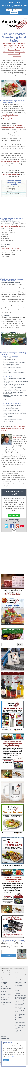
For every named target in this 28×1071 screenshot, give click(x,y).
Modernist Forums (19, 985)
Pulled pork (5, 248)
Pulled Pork (4, 428)
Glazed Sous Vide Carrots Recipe (10, 408)
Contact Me (17, 993)
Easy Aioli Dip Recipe (7, 369)
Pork (24, 426)
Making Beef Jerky (5, 997)
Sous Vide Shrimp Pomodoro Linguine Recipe (13, 419)
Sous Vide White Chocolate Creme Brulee (12, 367)
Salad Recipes (18, 46)
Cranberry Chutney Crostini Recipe (10, 370)
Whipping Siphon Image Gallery (20, 1030)
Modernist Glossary (5, 996)
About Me (17, 990)
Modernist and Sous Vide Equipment (7, 990)
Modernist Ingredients (6, 988)
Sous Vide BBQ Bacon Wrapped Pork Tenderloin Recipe (15, 389)
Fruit (14, 426)
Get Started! (14, 515)
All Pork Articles (7, 401)
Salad (9, 428)
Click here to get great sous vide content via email (14, 53)
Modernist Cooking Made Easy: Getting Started (20, 998)
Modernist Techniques (6, 986)
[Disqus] (14, 553)
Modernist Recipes (5, 985)
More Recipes (6, 44)
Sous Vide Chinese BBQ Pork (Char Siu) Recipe (13, 384)
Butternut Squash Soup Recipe (10, 365)
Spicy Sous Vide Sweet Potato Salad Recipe (12, 405)
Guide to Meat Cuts (5, 999)
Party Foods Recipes (18, 44)
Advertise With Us (19, 992)
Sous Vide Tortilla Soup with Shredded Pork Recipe (14, 390)
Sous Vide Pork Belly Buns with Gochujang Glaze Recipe (14, 379)
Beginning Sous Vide (19, 1013)
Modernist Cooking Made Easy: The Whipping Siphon (20, 1010)
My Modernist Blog (19, 983)
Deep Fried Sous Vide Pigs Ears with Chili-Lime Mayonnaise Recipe (13, 393)
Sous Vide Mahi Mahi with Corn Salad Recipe (13, 418)
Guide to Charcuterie (6, 1002)
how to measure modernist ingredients (10, 226)
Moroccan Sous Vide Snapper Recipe (11, 410)
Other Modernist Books (20, 1033)
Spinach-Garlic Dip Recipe (8, 361)
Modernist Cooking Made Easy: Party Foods (20, 1003)
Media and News (19, 988)
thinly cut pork (15, 248)
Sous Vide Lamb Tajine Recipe (9, 407)
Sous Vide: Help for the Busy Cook (20, 1015)
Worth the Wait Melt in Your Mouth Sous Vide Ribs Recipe (14, 398)
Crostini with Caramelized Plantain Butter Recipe (14, 362)
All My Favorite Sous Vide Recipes (11, 423)
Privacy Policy (10, 1056)
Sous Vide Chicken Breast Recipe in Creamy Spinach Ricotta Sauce (14, 414)
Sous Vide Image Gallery (20, 1025)
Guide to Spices (4, 1001)
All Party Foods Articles (9, 374)
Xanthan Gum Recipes (9, 48)
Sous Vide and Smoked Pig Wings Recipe (12, 387)
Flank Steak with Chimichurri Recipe (11, 364)
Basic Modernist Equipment (10, 115)
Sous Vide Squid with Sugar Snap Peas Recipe (13, 412)
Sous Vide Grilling (19, 1017)
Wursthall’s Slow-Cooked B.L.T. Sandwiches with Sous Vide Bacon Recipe (15, 396)
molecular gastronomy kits (10, 162)
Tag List (3, 1004)
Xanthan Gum (6, 117)
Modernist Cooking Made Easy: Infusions (20, 1000)
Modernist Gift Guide (6, 994)
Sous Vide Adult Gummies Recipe (10, 357)
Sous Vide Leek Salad (8, 421)
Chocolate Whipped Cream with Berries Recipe (13, 372)
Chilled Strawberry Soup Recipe (10, 359)
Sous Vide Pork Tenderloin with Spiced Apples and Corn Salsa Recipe (15, 382)
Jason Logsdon (17, 56)
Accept (6, 1060)
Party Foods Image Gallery (19, 1027)
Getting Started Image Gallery (20, 1023)
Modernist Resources (6, 993)
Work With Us (18, 987)
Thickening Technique (9, 119)
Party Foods (19, 426)
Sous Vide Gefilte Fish (8, 416)
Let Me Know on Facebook (11, 174)
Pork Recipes (8, 46)
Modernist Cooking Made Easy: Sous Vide (20, 1006)
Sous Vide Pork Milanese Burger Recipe (12, 385)
